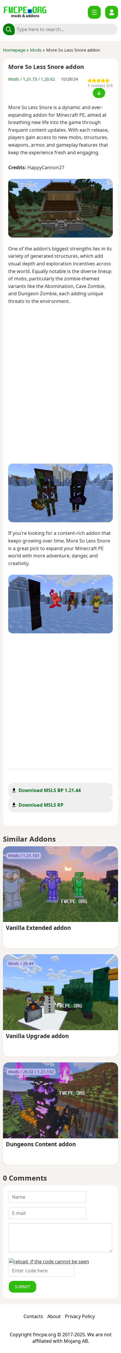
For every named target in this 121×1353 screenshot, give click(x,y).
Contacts (33, 1316)
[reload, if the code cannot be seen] (49, 1261)
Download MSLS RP (41, 805)
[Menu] (94, 12)
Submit (22, 1286)
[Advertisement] (60, 385)
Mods (35, 50)
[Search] (9, 29)
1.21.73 (30, 79)
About (54, 1316)
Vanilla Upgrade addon (37, 1036)
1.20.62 (48, 79)
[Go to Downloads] (99, 93)
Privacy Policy (80, 1316)
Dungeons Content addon (41, 1144)
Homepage (14, 50)
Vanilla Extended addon (38, 928)
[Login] (111, 12)
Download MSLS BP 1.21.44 (50, 790)
